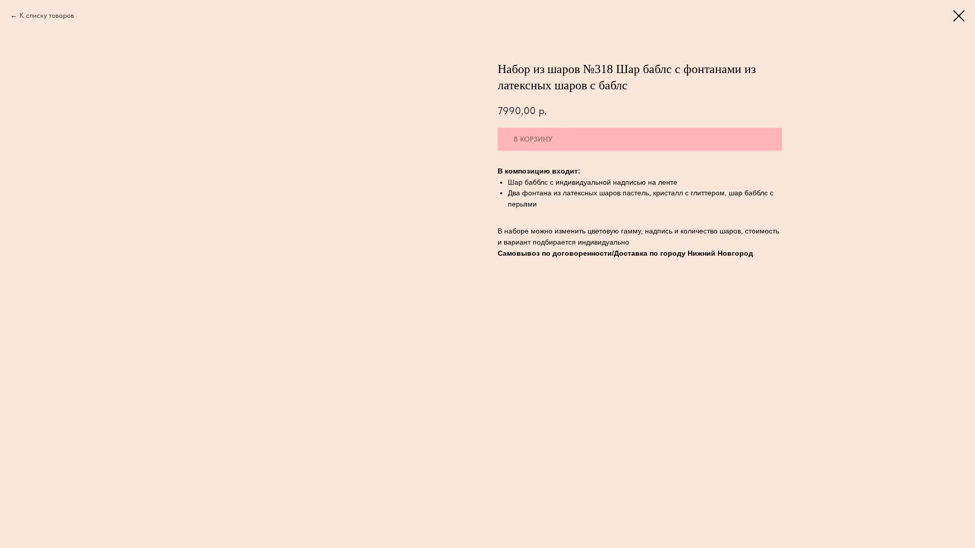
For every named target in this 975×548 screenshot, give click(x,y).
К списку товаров (46, 15)
